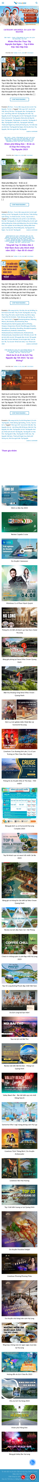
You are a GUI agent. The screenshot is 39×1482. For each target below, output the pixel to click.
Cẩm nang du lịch (22, 37)
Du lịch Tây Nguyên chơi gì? (28, 116)
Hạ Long (19, 238)
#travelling (20, 328)
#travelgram (5, 328)
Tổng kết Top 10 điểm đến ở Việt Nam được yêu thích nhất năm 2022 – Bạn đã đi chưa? (19, 248)
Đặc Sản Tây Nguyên (8, 221)
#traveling (13, 328)
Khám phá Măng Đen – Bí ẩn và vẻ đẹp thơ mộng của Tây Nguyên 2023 (19, 147)
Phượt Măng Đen (19, 228)
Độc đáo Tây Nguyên (13, 429)
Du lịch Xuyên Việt (24, 339)
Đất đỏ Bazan (23, 427)
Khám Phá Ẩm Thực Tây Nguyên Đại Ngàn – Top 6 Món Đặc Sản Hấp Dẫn (19, 44)
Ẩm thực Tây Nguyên (15, 111)
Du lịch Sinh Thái (25, 237)
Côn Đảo (22, 236)
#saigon (4, 326)
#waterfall (15, 335)
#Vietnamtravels (7, 335)
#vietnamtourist (18, 333)
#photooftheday (27, 324)
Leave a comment (31, 131)
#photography (16, 324)
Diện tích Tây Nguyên (18, 113)
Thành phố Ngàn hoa (8, 125)
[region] (19, 15)
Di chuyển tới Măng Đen (22, 221)
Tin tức (24, 39)
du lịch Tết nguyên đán (17, 337)
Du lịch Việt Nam (13, 339)
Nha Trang (27, 238)
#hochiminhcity (19, 321)
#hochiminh (10, 321)
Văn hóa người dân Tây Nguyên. (17, 129)
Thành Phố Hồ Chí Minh (12, 241)
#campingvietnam (24, 319)
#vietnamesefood (7, 333)
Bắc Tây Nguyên (28, 111)
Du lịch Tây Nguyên (13, 116)
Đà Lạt (28, 236)
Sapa (30, 240)
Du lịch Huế (14, 237)
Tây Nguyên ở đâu (10, 434)
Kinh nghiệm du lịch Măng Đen (14, 225)
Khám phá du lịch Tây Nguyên (11, 118)
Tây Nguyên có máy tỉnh (20, 120)
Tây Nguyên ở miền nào (12, 122)
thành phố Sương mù (21, 125)
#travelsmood (6, 330)
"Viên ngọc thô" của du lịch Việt (20, 425)
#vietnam (14, 330)
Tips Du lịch (28, 141)
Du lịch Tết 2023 (24, 335)
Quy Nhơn (24, 240)
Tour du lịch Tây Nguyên (13, 230)
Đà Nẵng (32, 310)
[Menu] (3, 3)
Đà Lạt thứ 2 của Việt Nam (27, 219)
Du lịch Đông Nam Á (25, 350)
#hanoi (4, 321)
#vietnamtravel (28, 333)
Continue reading (19, 99)
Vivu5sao (30, 53)
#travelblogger (25, 326)
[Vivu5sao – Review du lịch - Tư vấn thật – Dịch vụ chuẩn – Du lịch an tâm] (20, 3)
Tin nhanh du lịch (15, 216)
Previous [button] (2, 15)
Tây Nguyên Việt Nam (26, 122)
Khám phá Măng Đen (19, 223)
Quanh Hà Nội (15, 240)
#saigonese (11, 326)
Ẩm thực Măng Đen (13, 219)
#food (7, 111)
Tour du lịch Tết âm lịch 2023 (16, 342)
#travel (18, 326)
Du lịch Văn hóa (23, 214)
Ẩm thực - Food (9, 37)
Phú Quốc (12, 315)
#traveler (33, 326)
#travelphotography (30, 328)
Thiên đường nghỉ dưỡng (21, 140)
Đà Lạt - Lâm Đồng (12, 427)
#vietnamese (21, 330)
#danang (33, 319)
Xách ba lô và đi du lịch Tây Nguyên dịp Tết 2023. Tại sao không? (19, 358)
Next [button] (36, 15)
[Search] (36, 3)
